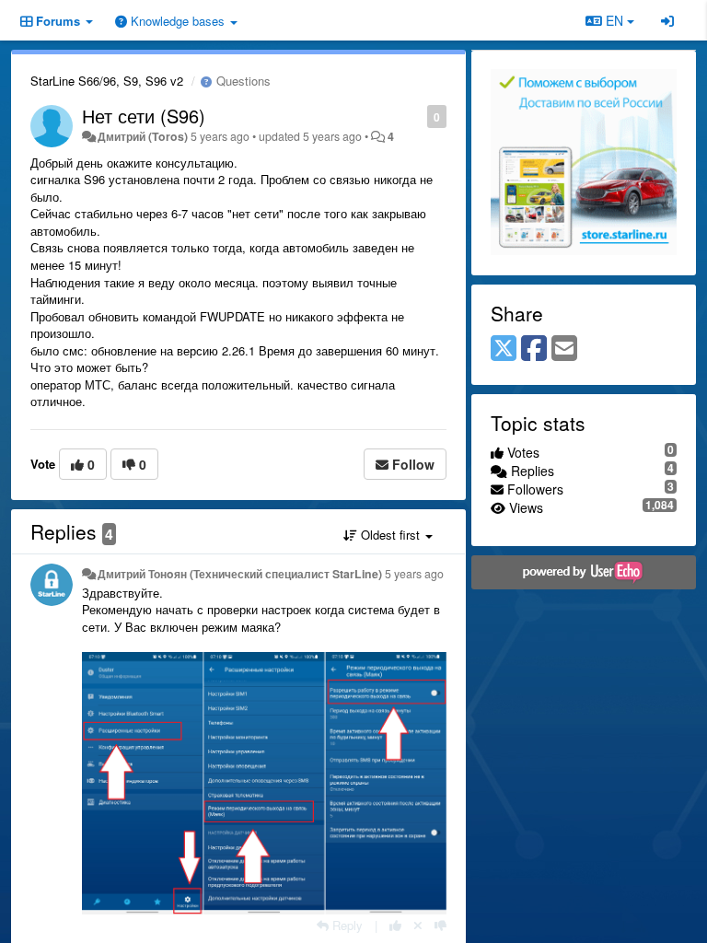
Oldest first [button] (390, 534)
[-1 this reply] (440, 925)
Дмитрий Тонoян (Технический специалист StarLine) (240, 573)
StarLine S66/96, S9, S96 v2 (106, 80)
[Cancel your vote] (418, 925)
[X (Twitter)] (503, 349)
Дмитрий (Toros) (143, 136)
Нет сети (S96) (143, 115)
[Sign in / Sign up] (667, 20)
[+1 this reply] (395, 925)
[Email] (564, 349)
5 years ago (414, 573)
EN (614, 20)
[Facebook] (534, 349)
